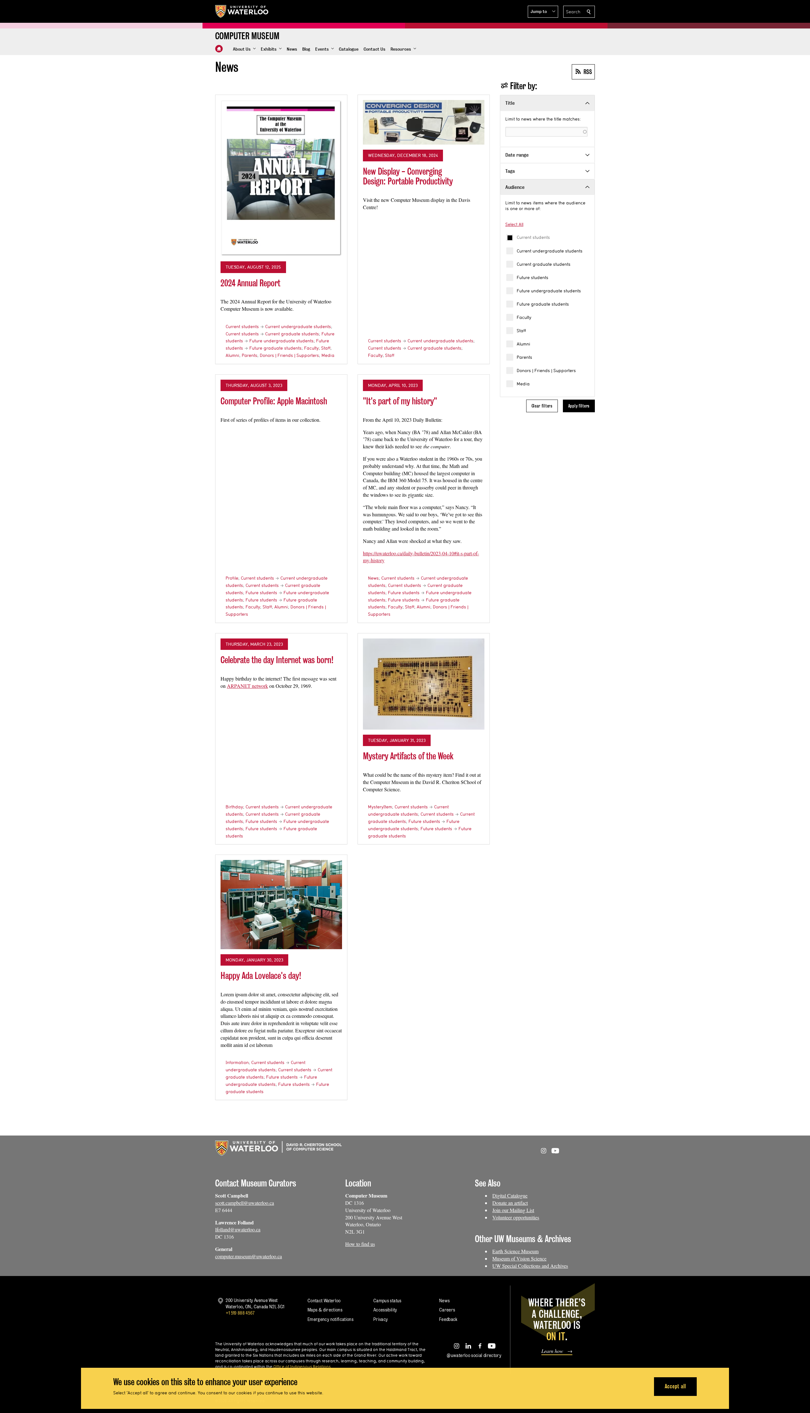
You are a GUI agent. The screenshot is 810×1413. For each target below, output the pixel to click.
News (373, 578)
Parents (524, 357)
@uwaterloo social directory (474, 1355)
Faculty (524, 317)
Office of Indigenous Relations (302, 1366)
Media (523, 383)
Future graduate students (543, 304)
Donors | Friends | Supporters (546, 370)
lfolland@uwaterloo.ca (237, 1229)
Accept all (675, 1386)
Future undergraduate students (549, 290)
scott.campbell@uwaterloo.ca (244, 1202)
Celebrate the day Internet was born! (277, 659)
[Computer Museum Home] (219, 49)
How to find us (360, 1244)
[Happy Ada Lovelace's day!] (281, 904)
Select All (514, 224)
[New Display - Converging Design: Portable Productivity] (423, 122)
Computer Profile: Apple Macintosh (274, 401)
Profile (232, 578)
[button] (543, 11)
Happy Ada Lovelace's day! (261, 975)
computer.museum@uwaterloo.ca (248, 1256)
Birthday (234, 806)
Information (237, 1062)
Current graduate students (543, 264)
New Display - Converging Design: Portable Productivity (408, 176)
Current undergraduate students (550, 250)
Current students (533, 237)
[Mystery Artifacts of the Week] (423, 684)
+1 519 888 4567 (240, 1313)
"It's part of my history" (400, 401)
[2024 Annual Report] (281, 178)
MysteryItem (380, 806)
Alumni (523, 343)
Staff (521, 330)
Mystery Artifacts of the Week (408, 756)
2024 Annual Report (250, 283)
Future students (532, 277)
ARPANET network (247, 685)
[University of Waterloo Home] (242, 11)
